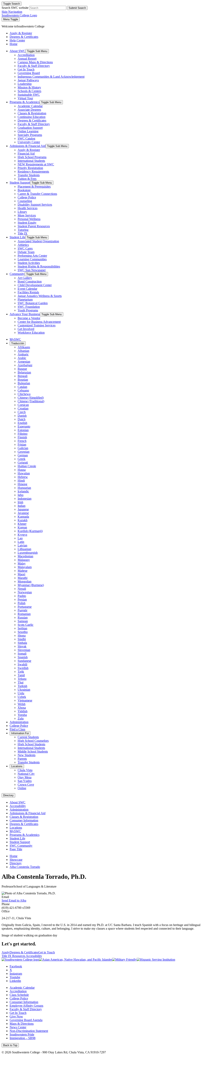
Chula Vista (25, 770)
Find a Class (17, 729)
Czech (22, 412)
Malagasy (24, 560)
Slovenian (24, 650)
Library (22, 211)
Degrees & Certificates (32, 120)
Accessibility (18, 806)
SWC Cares (25, 248)
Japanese (23, 509)
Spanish (23, 657)
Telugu (22, 678)
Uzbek (22, 697)
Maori (21, 574)
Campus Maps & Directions (35, 62)
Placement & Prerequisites (34, 186)
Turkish (22, 686)
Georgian (23, 451)
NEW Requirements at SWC (36, 164)
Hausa (22, 469)
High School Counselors (33, 740)
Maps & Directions (22, 1023)
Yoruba (22, 715)
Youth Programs (28, 310)
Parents (22, 758)
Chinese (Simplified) (31, 397)
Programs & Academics (24, 102)
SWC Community (21, 845)
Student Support (20, 182)
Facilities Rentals (28, 292)
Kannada (23, 516)
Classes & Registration (32, 113)
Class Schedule (19, 994)
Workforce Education (31, 332)
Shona (22, 635)
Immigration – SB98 (22, 1038)
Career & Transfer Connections (37, 193)
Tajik (21, 671)
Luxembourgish (28, 552)
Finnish (22, 437)
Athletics (23, 245)
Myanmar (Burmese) (31, 585)
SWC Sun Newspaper (32, 270)
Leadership (25, 84)
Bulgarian (24, 383)
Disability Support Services (35, 204)
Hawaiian (24, 473)
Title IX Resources (14, 956)
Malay (22, 563)
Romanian (24, 614)
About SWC (17, 51)
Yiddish (22, 711)
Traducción (17, 343)
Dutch (21, 419)
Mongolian (24, 581)
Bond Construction (30, 281)
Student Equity (27, 222)
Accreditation (26, 55)
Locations (16, 766)
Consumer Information (24, 820)
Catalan (22, 387)
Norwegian (25, 592)
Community (17, 274)
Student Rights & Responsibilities (39, 266)
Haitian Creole (27, 466)
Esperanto (24, 426)
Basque (22, 368)
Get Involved (26, 329)
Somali (22, 653)
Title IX (22, 233)
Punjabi (22, 610)
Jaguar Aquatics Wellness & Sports (40, 296)
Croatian (23, 408)
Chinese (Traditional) (31, 401)
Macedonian (25, 556)
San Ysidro (25, 781)
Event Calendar (27, 288)
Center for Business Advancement (39, 321)
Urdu (21, 693)
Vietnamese (25, 700)
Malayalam (25, 567)
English (22, 423)
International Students (31, 160)
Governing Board (29, 73)
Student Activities (29, 263)
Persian (22, 599)
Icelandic (23, 491)
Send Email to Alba (14, 900)
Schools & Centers (29, 91)
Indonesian (24, 498)
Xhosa (22, 707)
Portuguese (25, 606)
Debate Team (26, 252)
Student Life (17, 237)
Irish (20, 502)
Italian (21, 505)
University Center (29, 142)
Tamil (21, 675)
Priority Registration (30, 168)
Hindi (21, 480)
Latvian (22, 545)
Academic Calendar (30, 106)
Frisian (22, 444)
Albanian (23, 350)
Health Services (27, 208)
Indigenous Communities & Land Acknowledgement (51, 76)
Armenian (24, 361)
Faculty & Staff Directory (34, 65)
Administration (19, 722)
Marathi (22, 578)
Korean (22, 527)
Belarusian (24, 372)
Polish (21, 603)
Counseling (25, 201)
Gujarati (23, 462)
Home (13, 856)
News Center (18, 1027)
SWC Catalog (26, 138)
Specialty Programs (30, 135)
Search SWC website (15, 7)
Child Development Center (35, 285)
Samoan (23, 621)
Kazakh (22, 520)
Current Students (28, 737)
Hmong (22, 484)
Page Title (16, 849)
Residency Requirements (33, 171)
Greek (21, 459)
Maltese (22, 570)
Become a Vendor (29, 318)
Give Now (16, 1016)
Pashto (22, 596)
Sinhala (22, 642)
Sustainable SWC (29, 94)
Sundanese (24, 660)
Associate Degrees (29, 109)
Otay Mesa (24, 777)
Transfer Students (29, 175)
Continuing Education (31, 117)
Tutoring (23, 230)
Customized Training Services (36, 325)
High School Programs (32, 157)
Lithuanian (24, 549)
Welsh (21, 704)
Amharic (23, 354)
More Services (27, 215)
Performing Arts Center (32, 255)
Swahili (22, 664)
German (23, 455)
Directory (8, 795)
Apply (6, 952)
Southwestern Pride (22, 1034)
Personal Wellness (29, 219)
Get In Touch (26, 69)
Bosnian (23, 379)
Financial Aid (26, 153)
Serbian (22, 628)
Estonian (23, 430)
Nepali (22, 588)
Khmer (22, 523)
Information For (20, 733)
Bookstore (24, 190)
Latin (21, 542)
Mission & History (29, 87)
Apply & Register (29, 150)
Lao (20, 538)
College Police (27, 197)
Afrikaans (24, 347)
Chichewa (24, 394)
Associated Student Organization (38, 241)
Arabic (22, 358)
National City (26, 773)
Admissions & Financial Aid (27, 146)
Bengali (22, 376)
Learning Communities (32, 259)
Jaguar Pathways (28, 80)
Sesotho (23, 632)
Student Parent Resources (34, 226)
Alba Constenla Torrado (25, 867)
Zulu (21, 718)
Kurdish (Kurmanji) (30, 531)
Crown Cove (26, 784)
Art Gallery (25, 278)
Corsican (23, 405)
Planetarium (25, 299)
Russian (23, 617)
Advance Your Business (25, 314)
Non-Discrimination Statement (29, 1031)
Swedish (23, 668)
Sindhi (22, 639)
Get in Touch (46, 952)
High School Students (31, 744)
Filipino (22, 433)
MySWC (15, 339)
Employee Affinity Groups (26, 1005)
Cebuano (23, 390)
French (22, 441)
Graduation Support (30, 127)
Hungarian (24, 487)
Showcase (16, 859)
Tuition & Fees (27, 178)
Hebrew (23, 477)
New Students (26, 755)
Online (22, 788)
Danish (22, 415)
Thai (20, 682)
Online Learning (28, 131)
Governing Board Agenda (26, 1020)
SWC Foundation (29, 306)
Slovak (22, 646)
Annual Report (27, 58)
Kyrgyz (22, 534)
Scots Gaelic (25, 624)
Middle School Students (33, 751)
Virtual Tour (25, 98)
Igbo (20, 495)
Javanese (23, 513)
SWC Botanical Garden (33, 303)
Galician (23, 448)
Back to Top (10, 1045)
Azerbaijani (25, 365)
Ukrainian (24, 689)
